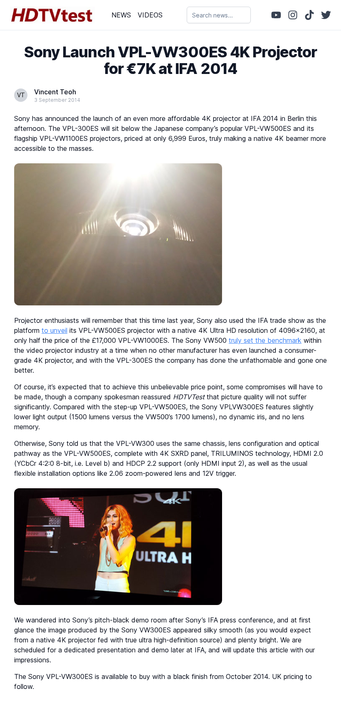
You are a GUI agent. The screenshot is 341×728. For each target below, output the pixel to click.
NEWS (121, 15)
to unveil (54, 330)
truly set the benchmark (265, 340)
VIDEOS (150, 15)
